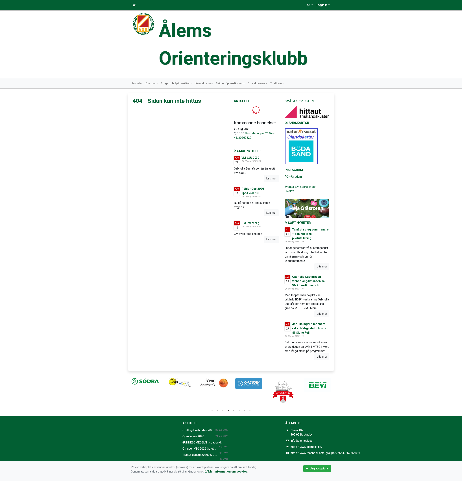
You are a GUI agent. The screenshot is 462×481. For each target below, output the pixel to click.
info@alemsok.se (302, 440)
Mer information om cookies (227, 471)
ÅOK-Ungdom (293, 176)
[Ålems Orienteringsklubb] (143, 23)
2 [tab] (217, 410)
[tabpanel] (145, 381)
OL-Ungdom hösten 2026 (198, 430)
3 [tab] (223, 410)
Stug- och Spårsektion (175, 83)
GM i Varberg (250, 223)
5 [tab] (234, 410)
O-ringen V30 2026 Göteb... (199, 448)
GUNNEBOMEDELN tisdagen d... (202, 442)
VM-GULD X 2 (250, 157)
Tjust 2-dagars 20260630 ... (199, 454)
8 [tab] (250, 410)
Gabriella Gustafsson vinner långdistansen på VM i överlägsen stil (308, 281)
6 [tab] (239, 410)
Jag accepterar (319, 468)
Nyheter (137, 83)
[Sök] (310, 5)
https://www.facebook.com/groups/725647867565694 (325, 453)
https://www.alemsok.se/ (306, 447)
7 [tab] (244, 410)
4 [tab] (228, 410)
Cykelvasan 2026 (193, 436)
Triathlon (276, 83)
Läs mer (271, 178)
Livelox (289, 191)
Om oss (150, 83)
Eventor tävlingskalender (300, 186)
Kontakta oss (204, 83)
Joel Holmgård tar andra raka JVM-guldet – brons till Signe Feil (309, 328)
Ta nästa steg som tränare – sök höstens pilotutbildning (310, 234)
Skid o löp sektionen (229, 83)
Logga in (322, 5)
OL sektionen (256, 83)
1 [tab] (212, 410)
